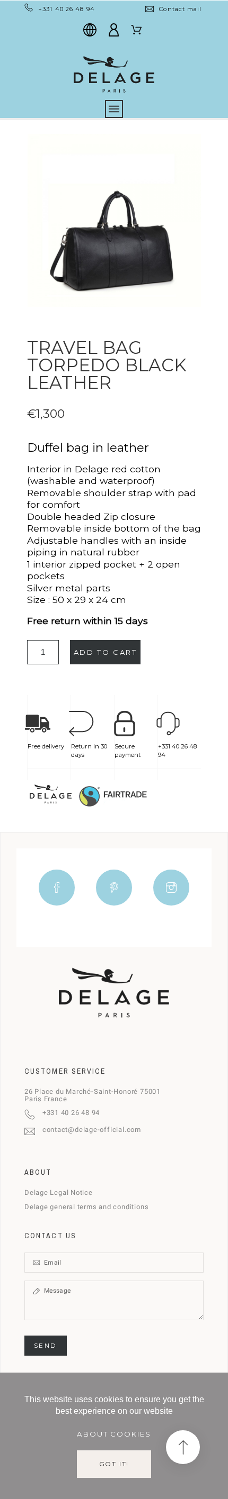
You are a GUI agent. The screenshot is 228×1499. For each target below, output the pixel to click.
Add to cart (105, 652)
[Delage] (114, 73)
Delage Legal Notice (58, 1192)
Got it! (114, 1464)
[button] (183, 1447)
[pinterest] (114, 888)
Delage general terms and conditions (86, 1207)
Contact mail (180, 9)
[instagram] (171, 888)
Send (45, 1345)
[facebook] (57, 888)
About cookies (114, 1434)
